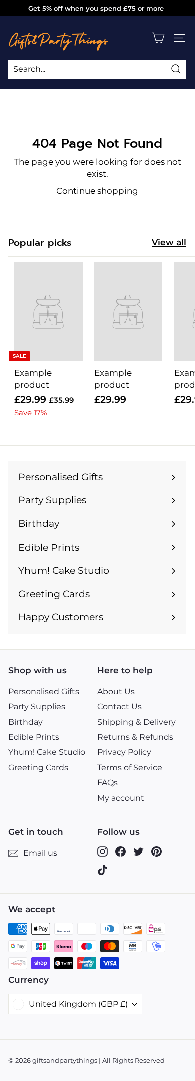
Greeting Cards (38, 767)
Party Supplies (37, 706)
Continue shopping (97, 191)
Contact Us (120, 706)
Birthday (25, 722)
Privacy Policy (125, 752)
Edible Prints (34, 737)
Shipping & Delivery (137, 722)
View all (169, 242)
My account (121, 798)
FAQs (108, 782)
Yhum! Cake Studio (47, 752)
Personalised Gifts (44, 691)
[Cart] (158, 38)
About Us (116, 691)
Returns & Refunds (136, 737)
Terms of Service (130, 767)
